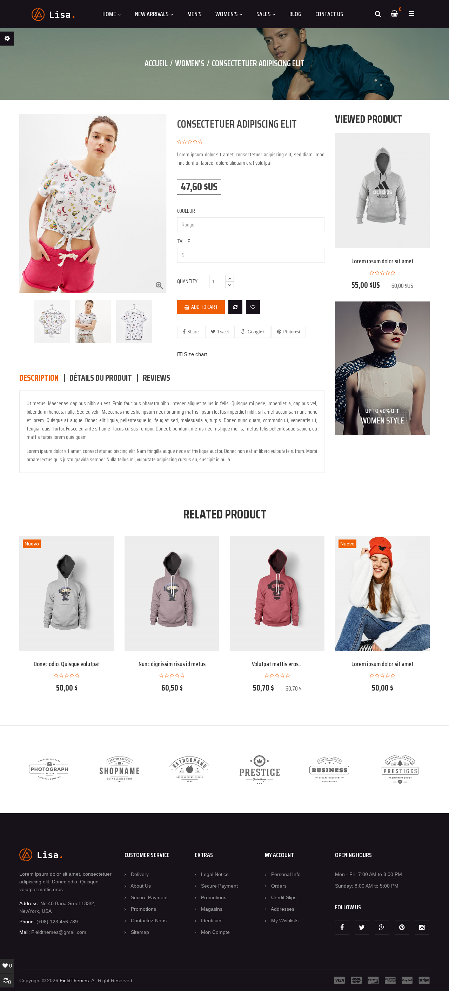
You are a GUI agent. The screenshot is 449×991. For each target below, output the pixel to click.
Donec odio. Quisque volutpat (67, 664)
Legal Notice (215, 874)
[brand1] (49, 769)
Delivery (140, 874)
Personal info (286, 874)
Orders (279, 886)
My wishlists (285, 920)
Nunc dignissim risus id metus (172, 664)
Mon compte (215, 932)
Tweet (223, 331)
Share (193, 331)
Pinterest (291, 331)
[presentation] (23, 321)
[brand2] (119, 769)
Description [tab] (39, 378)
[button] (411, 14)
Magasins (211, 909)
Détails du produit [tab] (100, 378)
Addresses (282, 909)
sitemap (140, 932)
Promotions (143, 909)
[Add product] (235, 307)
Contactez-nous (149, 920)
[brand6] (400, 769)
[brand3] (190, 769)
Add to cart (204, 307)
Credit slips (283, 897)
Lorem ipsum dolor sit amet (382, 261)
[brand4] (260, 769)
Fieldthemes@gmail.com (58, 932)
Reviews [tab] (156, 378)
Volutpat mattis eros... (277, 664)
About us (140, 886)
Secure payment (149, 897)
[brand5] (330, 769)
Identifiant (212, 920)
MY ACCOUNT (279, 855)
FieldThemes (74, 980)
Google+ (256, 331)
